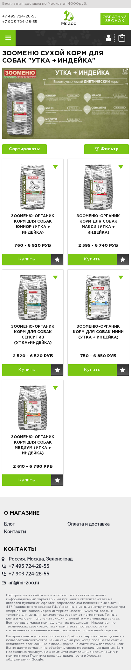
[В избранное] (57, 259)
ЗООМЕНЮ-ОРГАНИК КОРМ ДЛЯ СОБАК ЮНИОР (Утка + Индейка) (32, 224)
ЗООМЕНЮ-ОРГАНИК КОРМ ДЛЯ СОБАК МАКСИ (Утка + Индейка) (98, 224)
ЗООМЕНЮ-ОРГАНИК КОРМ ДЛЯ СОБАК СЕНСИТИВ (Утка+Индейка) (32, 335)
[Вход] (108, 38)
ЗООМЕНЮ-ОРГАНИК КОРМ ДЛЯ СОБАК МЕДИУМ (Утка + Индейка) (32, 445)
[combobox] (56, 167)
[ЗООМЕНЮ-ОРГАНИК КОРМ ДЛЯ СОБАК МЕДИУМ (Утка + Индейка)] (32, 408)
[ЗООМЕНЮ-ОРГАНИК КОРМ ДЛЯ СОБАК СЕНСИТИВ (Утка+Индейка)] (32, 297)
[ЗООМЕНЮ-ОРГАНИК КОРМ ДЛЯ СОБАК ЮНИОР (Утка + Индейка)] (32, 187)
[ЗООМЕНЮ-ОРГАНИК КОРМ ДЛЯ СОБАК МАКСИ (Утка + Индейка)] (98, 187)
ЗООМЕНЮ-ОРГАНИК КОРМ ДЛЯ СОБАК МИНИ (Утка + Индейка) (98, 332)
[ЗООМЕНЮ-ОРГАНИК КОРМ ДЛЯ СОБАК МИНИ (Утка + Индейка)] (98, 297)
